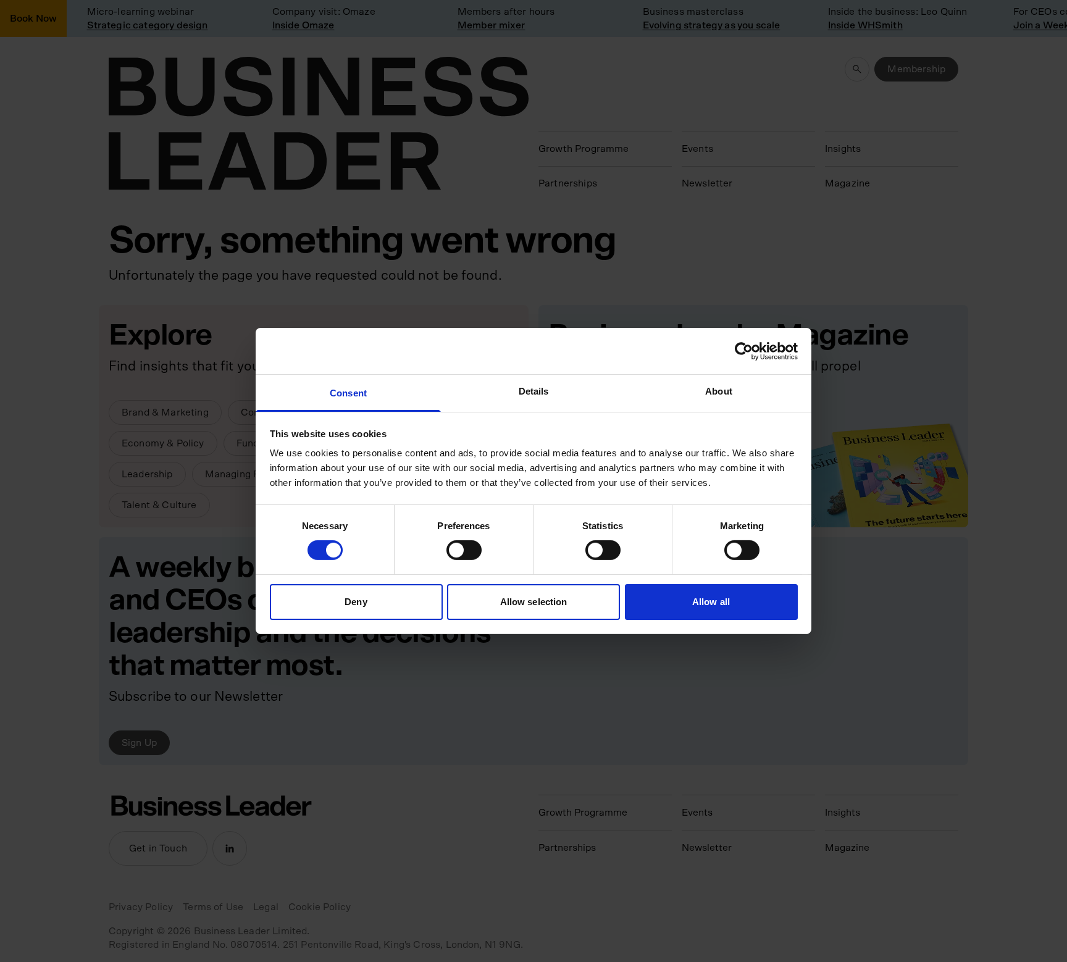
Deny (356, 601)
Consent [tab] (348, 393)
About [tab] (718, 391)
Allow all (711, 601)
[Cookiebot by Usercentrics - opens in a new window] (744, 350)
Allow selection (533, 601)
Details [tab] (534, 391)
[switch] (464, 550)
